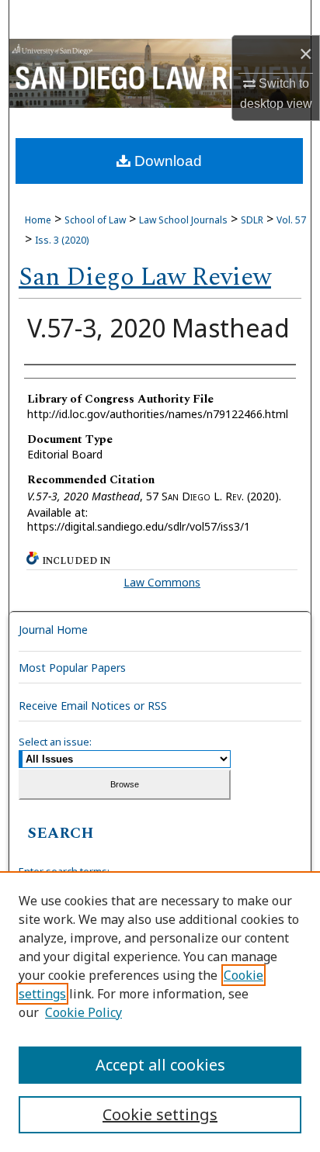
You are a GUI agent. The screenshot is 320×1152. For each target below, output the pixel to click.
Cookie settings (160, 1114)
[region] (160, 1011)
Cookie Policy (83, 1012)
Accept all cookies (160, 1064)
